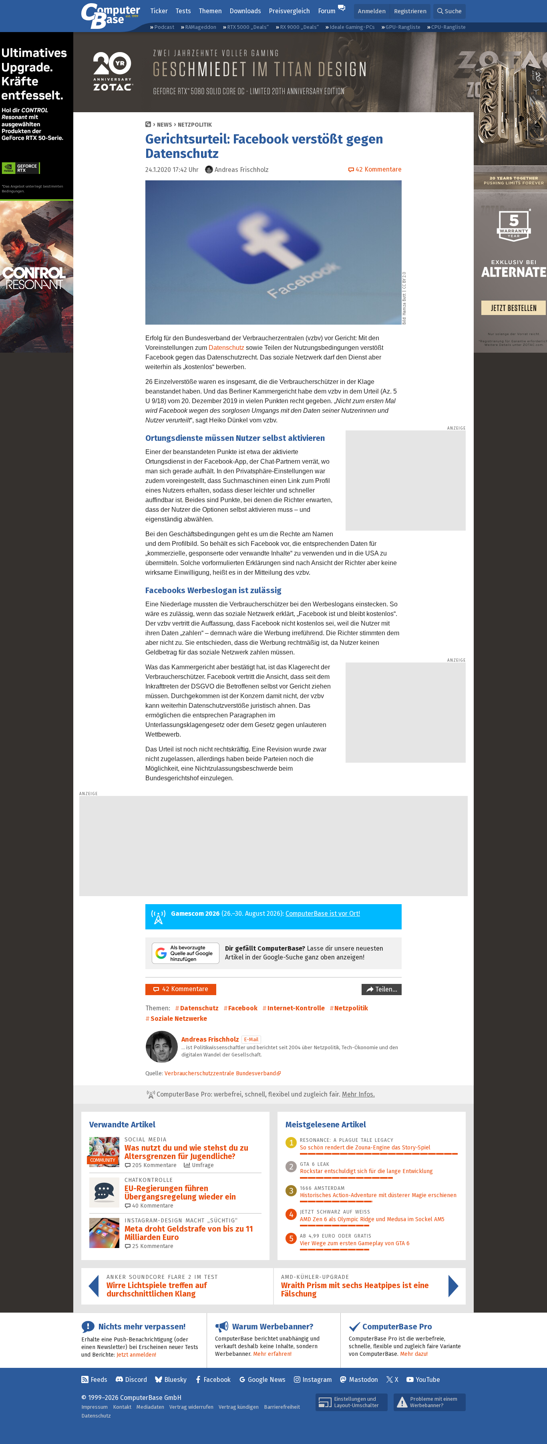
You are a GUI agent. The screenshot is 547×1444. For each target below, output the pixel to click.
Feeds (98, 1379)
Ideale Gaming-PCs (352, 27)
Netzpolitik (195, 124)
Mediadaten (150, 1407)
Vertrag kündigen (239, 1407)
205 (154, 1165)
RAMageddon (200, 27)
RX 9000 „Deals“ (299, 27)
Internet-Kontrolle (296, 1008)
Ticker (159, 11)
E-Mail (251, 1039)
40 (152, 1205)
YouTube (428, 1379)
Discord (136, 1379)
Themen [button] (210, 11)
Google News (267, 1379)
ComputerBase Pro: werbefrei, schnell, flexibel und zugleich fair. (265, 1094)
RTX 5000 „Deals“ (248, 27)
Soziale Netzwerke (179, 1018)
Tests (183, 11)
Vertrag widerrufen (191, 1407)
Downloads (245, 11)
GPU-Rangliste (403, 27)
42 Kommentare (183, 989)
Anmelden (372, 11)
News (164, 124)
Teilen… (385, 989)
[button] (449, 11)
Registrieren (410, 11)
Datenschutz (226, 347)
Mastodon (363, 1379)
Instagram (317, 1379)
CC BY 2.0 (404, 280)
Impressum (94, 1407)
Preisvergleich (289, 11)
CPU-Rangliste (448, 27)
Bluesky (175, 1379)
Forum (327, 11)
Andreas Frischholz (210, 1039)
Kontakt (122, 1407)
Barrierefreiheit (282, 1407)
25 (152, 1246)
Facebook (242, 1008)
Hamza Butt (404, 304)
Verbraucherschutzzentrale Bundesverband (220, 1073)
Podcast (164, 27)
